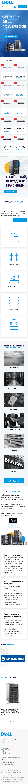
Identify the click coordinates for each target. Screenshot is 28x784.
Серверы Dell (18, 739)
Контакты (15, 742)
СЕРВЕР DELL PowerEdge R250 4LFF (7, 76)
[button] (2, 659)
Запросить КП (22, 6)
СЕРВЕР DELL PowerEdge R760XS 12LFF (20, 130)
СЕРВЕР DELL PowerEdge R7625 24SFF (7, 147)
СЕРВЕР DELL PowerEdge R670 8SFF (20, 94)
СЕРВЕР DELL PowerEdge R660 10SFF (20, 76)
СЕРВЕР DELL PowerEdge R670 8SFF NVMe (7, 112)
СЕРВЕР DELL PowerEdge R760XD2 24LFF (7, 130)
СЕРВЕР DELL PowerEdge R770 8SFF (20, 147)
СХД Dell (3, 742)
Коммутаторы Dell (6, 739)
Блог (9, 742)
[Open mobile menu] (26, 2)
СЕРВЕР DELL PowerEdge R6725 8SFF (20, 112)
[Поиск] (15, 6)
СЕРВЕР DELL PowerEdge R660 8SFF (7, 94)
